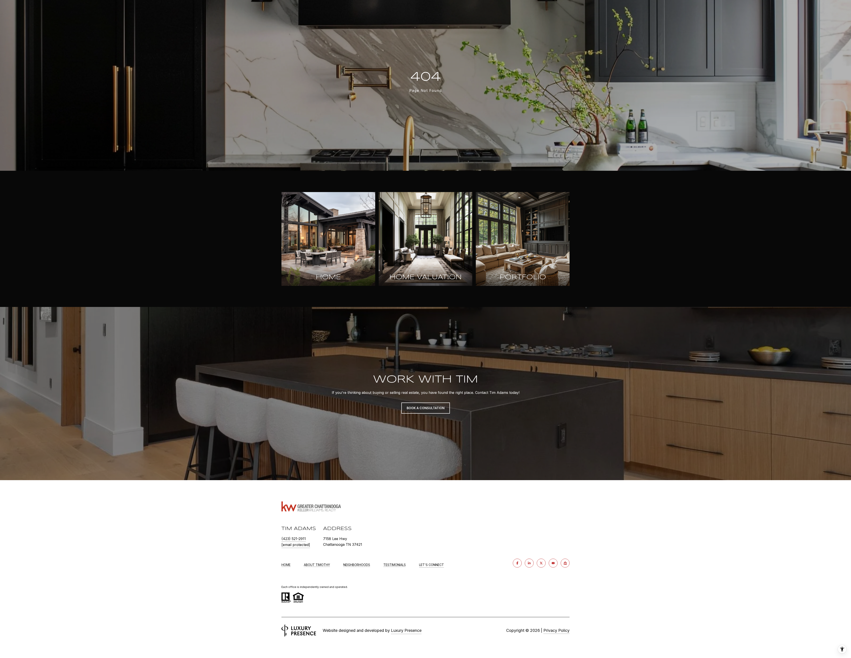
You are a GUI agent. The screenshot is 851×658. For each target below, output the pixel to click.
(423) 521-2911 (293, 538)
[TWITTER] (541, 563)
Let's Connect (431, 565)
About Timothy (317, 565)
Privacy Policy (556, 630)
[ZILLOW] (565, 563)
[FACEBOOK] (517, 563)
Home (286, 565)
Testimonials (394, 565)
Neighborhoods (356, 565)
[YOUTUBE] (553, 563)
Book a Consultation (426, 408)
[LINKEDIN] (529, 563)
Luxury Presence (406, 630)
